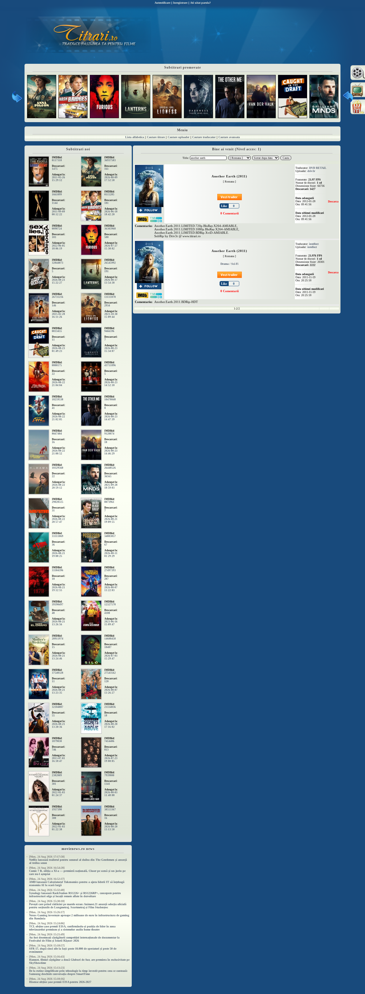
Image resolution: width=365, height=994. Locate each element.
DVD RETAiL (318, 167)
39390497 (57, 604)
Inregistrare (180, 2)
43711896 (110, 365)
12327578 (110, 604)
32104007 (57, 707)
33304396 (57, 570)
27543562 (110, 672)
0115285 (109, 194)
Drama (224, 263)
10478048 (110, 399)
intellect (314, 243)
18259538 (57, 399)
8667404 (57, 433)
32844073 (57, 262)
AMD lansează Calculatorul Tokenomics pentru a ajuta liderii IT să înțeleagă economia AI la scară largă (76, 882)
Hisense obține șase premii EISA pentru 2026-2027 (60, 980)
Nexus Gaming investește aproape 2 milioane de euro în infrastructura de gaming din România (79, 915)
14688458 (110, 638)
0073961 (109, 502)
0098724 (57, 228)
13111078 (110, 297)
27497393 (110, 570)
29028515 (57, 502)
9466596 (109, 331)
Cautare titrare (156, 137)
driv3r (311, 171)
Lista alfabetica (134, 137)
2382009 (57, 775)
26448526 (110, 467)
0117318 (57, 160)
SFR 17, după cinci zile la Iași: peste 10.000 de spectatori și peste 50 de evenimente (72, 948)
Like (224, 206)
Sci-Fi (234, 263)
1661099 (57, 194)
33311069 (57, 536)
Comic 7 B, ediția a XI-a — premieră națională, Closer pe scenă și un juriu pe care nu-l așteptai (77, 871)
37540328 (57, 672)
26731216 (57, 297)
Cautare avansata (229, 137)
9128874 (109, 433)
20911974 (57, 638)
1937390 (57, 809)
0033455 (57, 331)
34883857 (110, 536)
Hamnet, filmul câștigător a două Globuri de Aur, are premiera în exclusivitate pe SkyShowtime (79, 959)
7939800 (109, 775)
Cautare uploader (178, 137)
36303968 (110, 228)
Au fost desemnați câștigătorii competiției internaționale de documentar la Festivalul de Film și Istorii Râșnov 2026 (74, 937)
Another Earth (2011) (229, 176)
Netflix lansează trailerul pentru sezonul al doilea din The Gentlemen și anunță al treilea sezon (78, 859)
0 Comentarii (229, 213)
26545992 (110, 262)
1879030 (57, 741)
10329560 (57, 467)
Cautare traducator (204, 137)
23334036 (110, 707)
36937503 (110, 160)
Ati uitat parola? (200, 2)
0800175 (57, 365)
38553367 (110, 809)
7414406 (109, 741)
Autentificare (162, 2)
